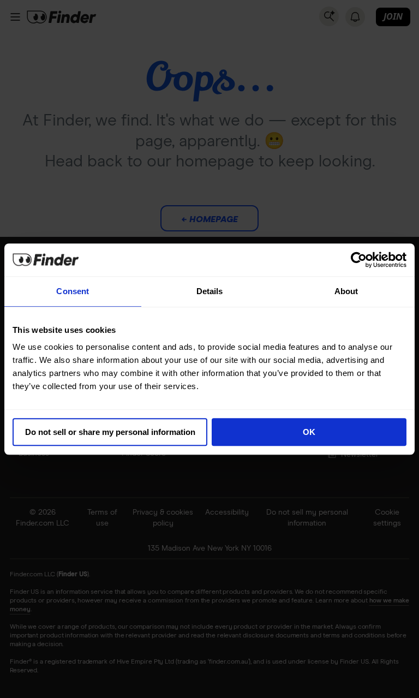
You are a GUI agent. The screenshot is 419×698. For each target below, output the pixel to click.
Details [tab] (209, 291)
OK (309, 432)
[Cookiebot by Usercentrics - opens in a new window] (358, 260)
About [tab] (346, 291)
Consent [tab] (72, 291)
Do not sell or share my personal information (110, 432)
